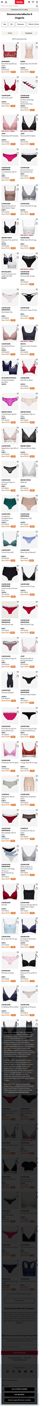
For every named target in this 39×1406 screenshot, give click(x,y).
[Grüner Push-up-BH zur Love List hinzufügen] (17, 531)
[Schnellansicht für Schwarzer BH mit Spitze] (36, 119)
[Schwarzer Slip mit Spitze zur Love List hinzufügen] (36, 672)
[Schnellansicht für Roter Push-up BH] (17, 81)
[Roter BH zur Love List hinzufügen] (17, 884)
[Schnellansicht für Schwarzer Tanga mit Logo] (36, 293)
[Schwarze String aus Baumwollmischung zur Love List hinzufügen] (36, 149)
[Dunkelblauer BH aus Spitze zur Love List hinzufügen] (17, 986)
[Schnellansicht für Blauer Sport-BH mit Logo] (17, 922)
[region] (19, 1215)
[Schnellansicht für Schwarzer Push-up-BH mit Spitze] (17, 223)
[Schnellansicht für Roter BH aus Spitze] (36, 363)
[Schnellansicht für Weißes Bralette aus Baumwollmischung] (36, 850)
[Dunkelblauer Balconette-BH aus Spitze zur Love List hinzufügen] (36, 918)
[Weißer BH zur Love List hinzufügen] (36, 461)
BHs (11, 24)
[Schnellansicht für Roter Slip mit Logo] (17, 605)
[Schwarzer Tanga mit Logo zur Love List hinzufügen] (36, 289)
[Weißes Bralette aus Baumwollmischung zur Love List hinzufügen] (36, 846)
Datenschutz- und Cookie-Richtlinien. (18, 1092)
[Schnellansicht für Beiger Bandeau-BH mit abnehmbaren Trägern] (17, 189)
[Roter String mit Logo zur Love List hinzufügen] (36, 602)
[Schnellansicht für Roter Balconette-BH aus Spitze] (17, 47)
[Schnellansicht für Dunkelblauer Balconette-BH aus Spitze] (36, 922)
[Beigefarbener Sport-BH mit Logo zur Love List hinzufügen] (17, 427)
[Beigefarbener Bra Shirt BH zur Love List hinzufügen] (36, 43)
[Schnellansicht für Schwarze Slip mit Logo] (36, 257)
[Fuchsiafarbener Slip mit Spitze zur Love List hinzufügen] (17, 393)
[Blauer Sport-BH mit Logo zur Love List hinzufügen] (17, 918)
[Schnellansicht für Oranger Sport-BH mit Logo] (36, 746)
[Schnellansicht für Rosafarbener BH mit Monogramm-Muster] (36, 641)
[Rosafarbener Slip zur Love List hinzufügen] (17, 289)
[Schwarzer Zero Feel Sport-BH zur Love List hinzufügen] (36, 325)
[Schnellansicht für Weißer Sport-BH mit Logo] (36, 223)
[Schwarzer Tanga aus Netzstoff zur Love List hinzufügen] (17, 461)
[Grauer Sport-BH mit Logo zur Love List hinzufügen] (36, 185)
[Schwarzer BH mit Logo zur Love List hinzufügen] (36, 566)
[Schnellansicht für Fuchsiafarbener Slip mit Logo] (17, 153)
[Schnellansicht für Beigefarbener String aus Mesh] (36, 990)
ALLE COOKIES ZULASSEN (19, 1389)
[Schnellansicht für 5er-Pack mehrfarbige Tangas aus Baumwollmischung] (36, 81)
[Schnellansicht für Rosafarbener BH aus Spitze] (17, 329)
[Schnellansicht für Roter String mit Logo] (36, 605)
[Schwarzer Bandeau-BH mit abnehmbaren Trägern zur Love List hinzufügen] (36, 884)
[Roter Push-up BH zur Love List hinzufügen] (17, 77)
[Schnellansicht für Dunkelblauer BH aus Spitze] (17, 990)
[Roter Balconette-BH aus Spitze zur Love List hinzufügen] (17, 43)
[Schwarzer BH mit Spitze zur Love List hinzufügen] (36, 115)
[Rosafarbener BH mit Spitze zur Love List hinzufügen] (17, 115)
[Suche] (37, 6)
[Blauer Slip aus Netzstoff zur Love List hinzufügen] (36, 531)
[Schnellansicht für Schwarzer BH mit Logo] (36, 569)
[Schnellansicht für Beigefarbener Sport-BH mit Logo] (17, 431)
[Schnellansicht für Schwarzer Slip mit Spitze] (36, 676)
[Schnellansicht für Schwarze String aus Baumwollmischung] (36, 153)
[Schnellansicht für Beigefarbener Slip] (36, 499)
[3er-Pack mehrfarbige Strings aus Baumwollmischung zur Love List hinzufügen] (17, 846)
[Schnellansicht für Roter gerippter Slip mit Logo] (17, 814)
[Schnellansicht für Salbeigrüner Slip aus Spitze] (17, 780)
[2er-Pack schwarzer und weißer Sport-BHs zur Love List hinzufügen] (17, 253)
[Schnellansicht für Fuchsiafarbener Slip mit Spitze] (17, 397)
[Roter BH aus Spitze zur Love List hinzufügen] (36, 359)
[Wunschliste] (33, 2)
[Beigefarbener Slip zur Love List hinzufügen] (36, 495)
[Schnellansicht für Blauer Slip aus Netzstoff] (36, 535)
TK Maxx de (19, 2)
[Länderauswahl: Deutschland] (29, 2)
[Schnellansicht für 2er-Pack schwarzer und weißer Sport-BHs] (17, 257)
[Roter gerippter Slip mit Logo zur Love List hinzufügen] (17, 810)
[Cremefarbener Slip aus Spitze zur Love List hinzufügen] (36, 393)
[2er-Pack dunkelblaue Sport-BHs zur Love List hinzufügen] (17, 359)
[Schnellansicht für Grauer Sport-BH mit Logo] (36, 189)
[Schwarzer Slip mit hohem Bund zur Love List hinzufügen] (17, 566)
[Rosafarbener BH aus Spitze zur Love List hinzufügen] (17, 325)
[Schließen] (34, 1029)
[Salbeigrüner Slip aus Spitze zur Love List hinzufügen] (17, 776)
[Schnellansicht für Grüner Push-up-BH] (17, 535)
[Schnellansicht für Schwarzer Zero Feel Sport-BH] (36, 329)
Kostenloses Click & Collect (19, 10)
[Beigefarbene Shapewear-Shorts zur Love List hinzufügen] (36, 776)
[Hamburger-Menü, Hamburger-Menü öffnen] (2, 2)
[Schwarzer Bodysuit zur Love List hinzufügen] (17, 672)
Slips (4, 24)
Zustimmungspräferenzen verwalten (19, 1400)
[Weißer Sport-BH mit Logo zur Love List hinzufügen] (36, 219)
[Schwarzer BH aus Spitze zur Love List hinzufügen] (36, 427)
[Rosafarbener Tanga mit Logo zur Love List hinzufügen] (17, 638)
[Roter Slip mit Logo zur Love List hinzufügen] (17, 602)
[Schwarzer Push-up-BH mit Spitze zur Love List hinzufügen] (17, 219)
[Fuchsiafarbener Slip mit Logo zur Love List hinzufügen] (17, 149)
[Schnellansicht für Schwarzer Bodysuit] (17, 676)
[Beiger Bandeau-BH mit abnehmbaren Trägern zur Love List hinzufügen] (17, 185)
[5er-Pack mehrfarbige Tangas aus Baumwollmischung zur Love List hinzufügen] (36, 77)
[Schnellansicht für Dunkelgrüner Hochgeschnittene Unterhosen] (17, 499)
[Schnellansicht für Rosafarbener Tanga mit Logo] (17, 641)
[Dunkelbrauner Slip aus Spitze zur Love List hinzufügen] (36, 810)
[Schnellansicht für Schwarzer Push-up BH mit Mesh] (36, 956)
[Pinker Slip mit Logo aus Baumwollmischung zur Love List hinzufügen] (17, 708)
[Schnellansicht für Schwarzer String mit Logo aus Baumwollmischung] (36, 712)
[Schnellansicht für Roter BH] (17, 888)
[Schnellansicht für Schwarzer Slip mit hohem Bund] (17, 569)
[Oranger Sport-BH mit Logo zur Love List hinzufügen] (36, 742)
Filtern (10, 33)
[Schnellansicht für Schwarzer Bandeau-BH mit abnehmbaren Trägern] (36, 888)
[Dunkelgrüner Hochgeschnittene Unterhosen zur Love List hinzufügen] (17, 495)
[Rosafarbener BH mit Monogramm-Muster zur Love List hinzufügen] (36, 638)
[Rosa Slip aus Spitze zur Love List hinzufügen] (17, 952)
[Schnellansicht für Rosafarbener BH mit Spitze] (17, 119)
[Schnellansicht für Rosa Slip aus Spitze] (17, 956)
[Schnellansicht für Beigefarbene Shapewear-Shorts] (36, 780)
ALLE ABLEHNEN (19, 1394)
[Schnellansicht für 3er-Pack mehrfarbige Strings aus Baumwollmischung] (17, 850)
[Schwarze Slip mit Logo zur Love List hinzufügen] (36, 253)
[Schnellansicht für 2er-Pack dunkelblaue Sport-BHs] (17, 363)
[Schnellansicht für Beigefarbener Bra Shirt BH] (36, 47)
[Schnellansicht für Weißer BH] (36, 465)
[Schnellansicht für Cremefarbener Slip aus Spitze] (36, 397)
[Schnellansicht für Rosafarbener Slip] (17, 293)
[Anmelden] (6, 2)
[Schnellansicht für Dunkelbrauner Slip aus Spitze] (36, 814)
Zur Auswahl (2, 36)
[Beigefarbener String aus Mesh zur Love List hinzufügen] (36, 986)
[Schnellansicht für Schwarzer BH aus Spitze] (36, 431)
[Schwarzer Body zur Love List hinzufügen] (36, 1020)
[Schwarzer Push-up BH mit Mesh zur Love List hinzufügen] (36, 952)
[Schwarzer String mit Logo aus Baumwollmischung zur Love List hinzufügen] (36, 708)
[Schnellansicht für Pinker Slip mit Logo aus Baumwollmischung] (17, 712)
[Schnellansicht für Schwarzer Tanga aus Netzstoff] (17, 465)
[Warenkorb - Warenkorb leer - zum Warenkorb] (37, 2)
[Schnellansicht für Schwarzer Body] (36, 1024)
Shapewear (20, 24)
